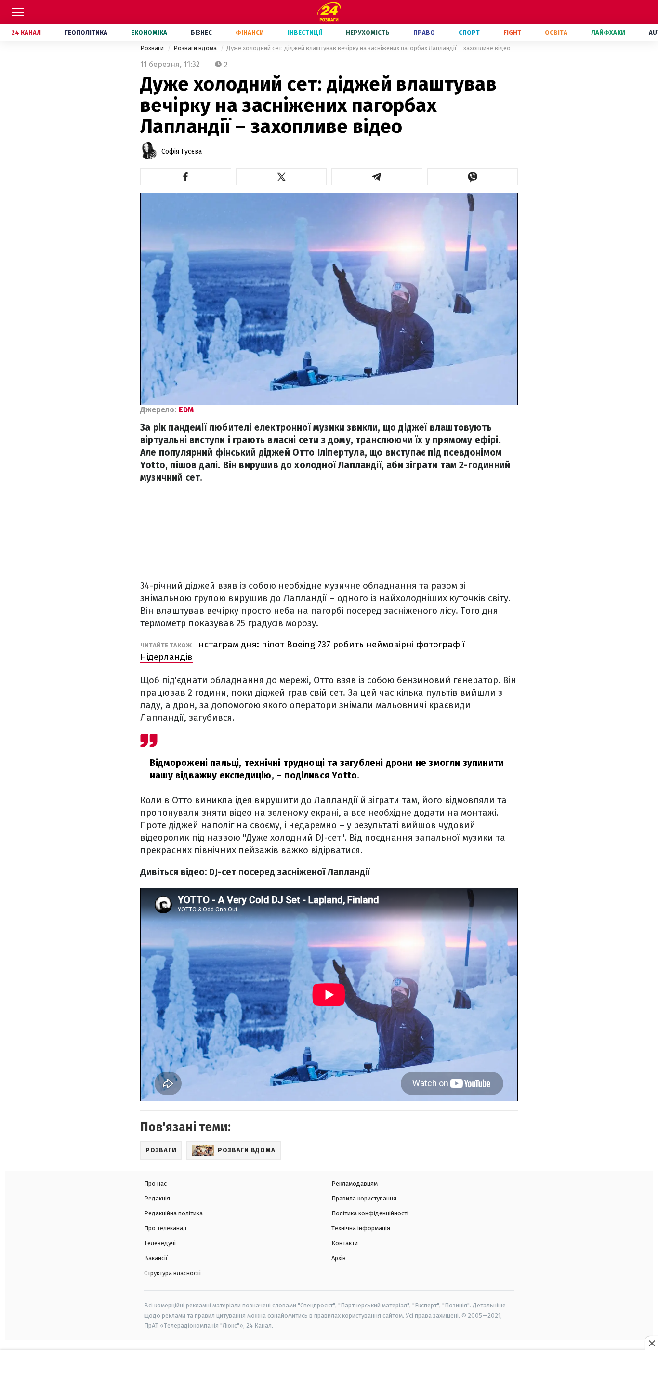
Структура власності (172, 1273)
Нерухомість (368, 32)
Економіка (149, 32)
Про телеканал (165, 1228)
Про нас (155, 1183)
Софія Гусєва (181, 151)
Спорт (469, 32)
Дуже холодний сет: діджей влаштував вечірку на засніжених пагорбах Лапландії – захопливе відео (368, 48)
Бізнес (201, 32)
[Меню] (18, 12)
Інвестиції (305, 32)
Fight (512, 32)
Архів (338, 1258)
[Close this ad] (651, 1343)
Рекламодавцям (354, 1183)
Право (424, 32)
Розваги (152, 48)
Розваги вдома (195, 48)
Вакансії (156, 1258)
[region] (329, 1374)
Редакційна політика (173, 1213)
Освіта (556, 32)
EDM (186, 409)
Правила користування (363, 1198)
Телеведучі (160, 1243)
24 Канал (26, 32)
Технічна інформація (360, 1228)
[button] (185, 176)
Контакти (344, 1243)
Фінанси (250, 32)
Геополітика (86, 32)
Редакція (157, 1198)
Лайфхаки (608, 32)
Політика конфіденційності (369, 1213)
